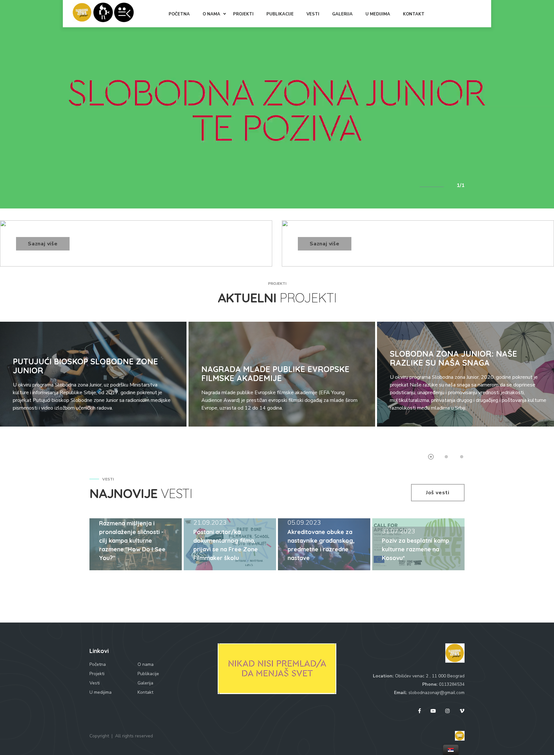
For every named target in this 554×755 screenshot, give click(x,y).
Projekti (97, 674)
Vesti (94, 683)
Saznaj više (43, 243)
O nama (146, 664)
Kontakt (145, 692)
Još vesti (437, 492)
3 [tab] (461, 456)
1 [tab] (431, 457)
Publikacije (148, 674)
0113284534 (452, 684)
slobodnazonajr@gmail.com (436, 693)
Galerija (145, 683)
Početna (97, 664)
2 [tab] (446, 456)
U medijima (100, 692)
